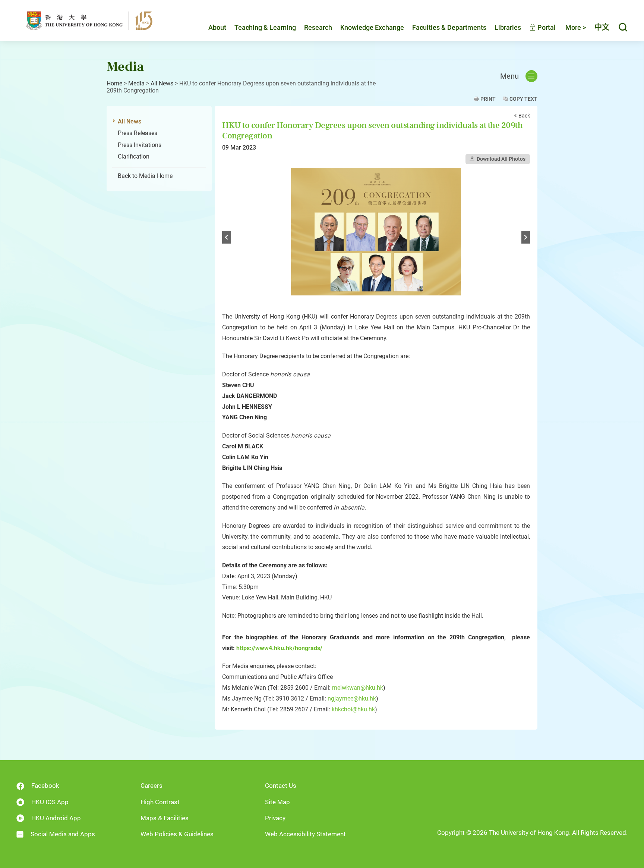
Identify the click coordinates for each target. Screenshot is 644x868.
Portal (546, 27)
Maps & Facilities (165, 818)
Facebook (45, 785)
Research (318, 27)
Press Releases (137, 133)
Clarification (133, 156)
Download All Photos (501, 159)
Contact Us (280, 785)
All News (162, 83)
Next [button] (525, 237)
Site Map (277, 802)
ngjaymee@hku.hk (352, 698)
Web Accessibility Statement (305, 834)
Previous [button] (226, 237)
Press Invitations (139, 144)
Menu (509, 76)
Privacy (275, 818)
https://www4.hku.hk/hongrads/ (279, 648)
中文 (601, 27)
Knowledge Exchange (372, 27)
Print (488, 99)
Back (524, 116)
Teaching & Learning (265, 27)
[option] (376, 238)
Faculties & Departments (449, 27)
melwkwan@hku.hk (357, 687)
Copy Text (523, 99)
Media (136, 83)
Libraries (508, 27)
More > (575, 27)
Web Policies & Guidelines (177, 834)
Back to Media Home (145, 175)
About (217, 27)
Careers (151, 785)
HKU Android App (56, 818)
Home (114, 83)
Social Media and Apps (63, 834)
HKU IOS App (50, 802)
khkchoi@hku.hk (353, 709)
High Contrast (160, 802)
